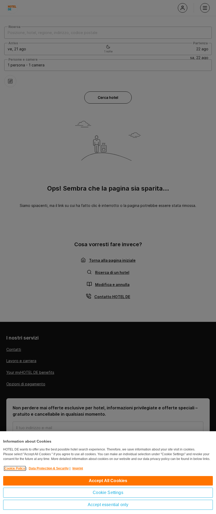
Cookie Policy (14, 468)
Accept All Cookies (108, 480)
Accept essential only (108, 504)
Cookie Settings (108, 492)
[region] (108, 472)
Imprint (77, 468)
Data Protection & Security (49, 468)
